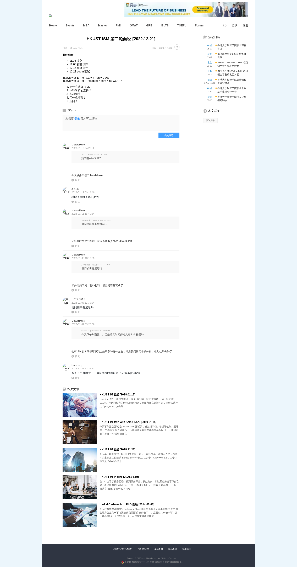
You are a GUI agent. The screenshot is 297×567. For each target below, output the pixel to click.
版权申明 (159, 549)
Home (53, 25)
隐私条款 (172, 549)
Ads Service (143, 549)
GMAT (134, 25)
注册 (245, 25)
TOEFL (181, 25)
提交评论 (168, 135)
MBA (86, 25)
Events (70, 25)
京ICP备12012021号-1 (174, 562)
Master (102, 25)
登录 (234, 25)
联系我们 (186, 549)
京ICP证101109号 (157, 562)
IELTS (165, 25)
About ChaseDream (123, 549)
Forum (199, 25)
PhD (118, 25)
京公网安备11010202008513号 (136, 562)
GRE (149, 25)
